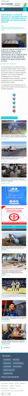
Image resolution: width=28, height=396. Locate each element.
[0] (14, 94)
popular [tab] (14, 226)
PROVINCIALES (4, 385)
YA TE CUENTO (4, 383)
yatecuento (7, 5)
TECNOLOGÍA (13, 388)
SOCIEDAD (11, 383)
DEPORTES (22, 383)
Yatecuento (6, 347)
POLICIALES (17, 385)
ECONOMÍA (11, 385)
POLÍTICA (17, 383)
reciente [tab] (14, 229)
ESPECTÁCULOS (4, 388)
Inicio (2, 25)
